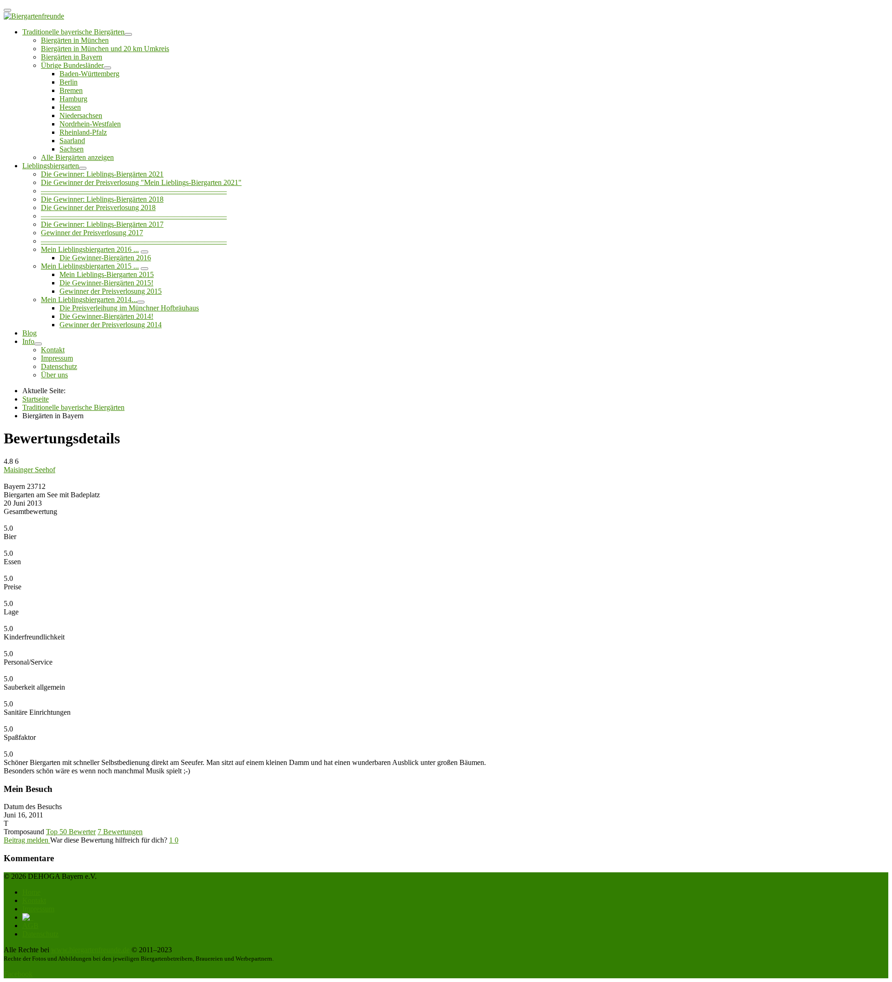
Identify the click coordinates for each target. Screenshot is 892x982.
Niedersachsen (80, 115)
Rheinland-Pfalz (83, 132)
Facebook (18, 974)
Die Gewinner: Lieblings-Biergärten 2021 (102, 174)
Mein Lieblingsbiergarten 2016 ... (90, 249)
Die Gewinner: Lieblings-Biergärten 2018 (102, 199)
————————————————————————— (134, 191)
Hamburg (73, 99)
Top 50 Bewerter (71, 832)
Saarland (72, 141)
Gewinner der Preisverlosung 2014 (110, 325)
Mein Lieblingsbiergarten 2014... (89, 299)
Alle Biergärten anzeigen (77, 157)
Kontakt (53, 350)
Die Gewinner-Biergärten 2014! (106, 316)
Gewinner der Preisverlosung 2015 (110, 291)
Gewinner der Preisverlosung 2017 (92, 233)
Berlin (68, 82)
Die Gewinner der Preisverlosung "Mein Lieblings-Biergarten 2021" (141, 182)
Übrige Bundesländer (72, 65)
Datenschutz (59, 366)
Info (28, 341)
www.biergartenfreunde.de (90, 950)
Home (31, 892)
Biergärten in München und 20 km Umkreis (105, 49)
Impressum (57, 358)
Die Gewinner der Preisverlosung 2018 (98, 207)
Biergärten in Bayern (71, 57)
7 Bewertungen (120, 832)
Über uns (54, 375)
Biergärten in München (75, 40)
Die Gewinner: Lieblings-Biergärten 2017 (102, 224)
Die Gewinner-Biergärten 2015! (106, 283)
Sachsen (71, 149)
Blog (29, 333)
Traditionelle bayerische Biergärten (73, 32)
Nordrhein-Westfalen (90, 124)
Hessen (70, 107)
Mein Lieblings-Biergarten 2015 (106, 274)
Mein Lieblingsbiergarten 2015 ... (90, 266)
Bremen (71, 90)
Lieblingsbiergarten (50, 166)
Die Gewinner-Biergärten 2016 (105, 258)
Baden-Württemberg (89, 74)
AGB (30, 925)
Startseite (35, 399)
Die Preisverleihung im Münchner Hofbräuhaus (129, 308)
